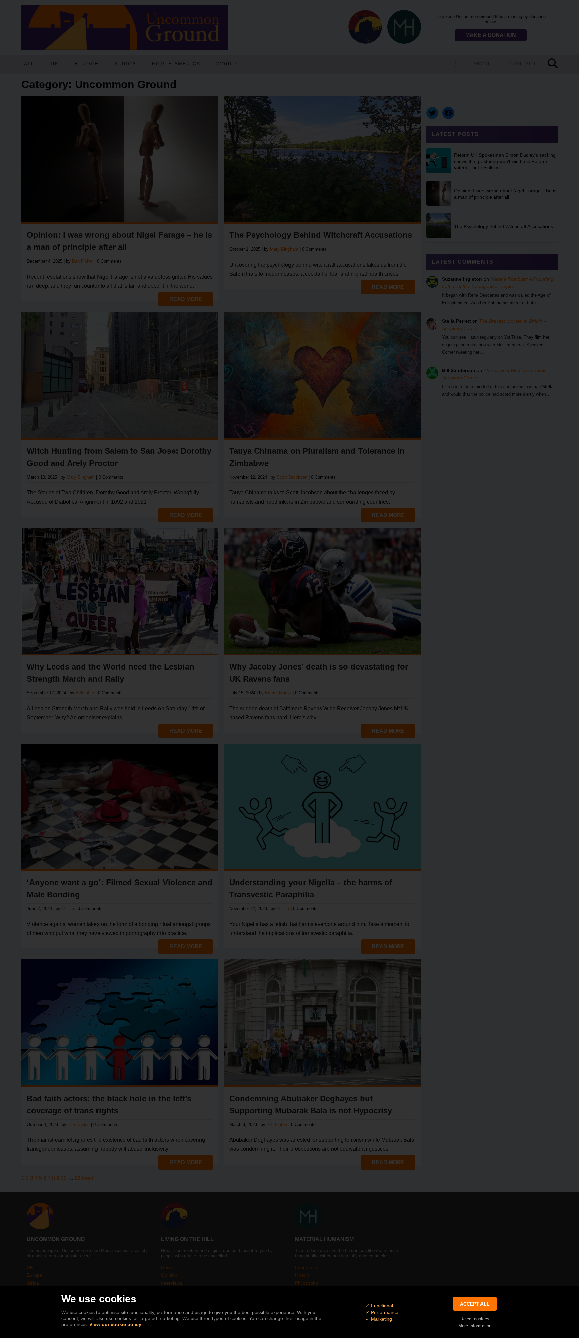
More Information (474, 1325)
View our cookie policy (115, 1324)
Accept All (475, 1304)
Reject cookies (474, 1318)
